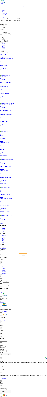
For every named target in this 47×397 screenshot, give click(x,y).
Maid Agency (3, 10)
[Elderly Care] (5, 40)
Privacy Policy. (17, 247)
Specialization (1, 41)
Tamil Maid (3, 50)
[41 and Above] (2, 36)
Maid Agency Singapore (3, 248)
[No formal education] (7, 32)
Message (1, 285)
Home (2, 266)
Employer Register (4, 378)
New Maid (3, 239)
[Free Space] (1, 223)
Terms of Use (12, 247)
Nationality (1, 29)
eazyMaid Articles (5, 14)
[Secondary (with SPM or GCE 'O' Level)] (7, 34)
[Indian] (4, 29)
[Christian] (3, 38)
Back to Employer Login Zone (3, 320)
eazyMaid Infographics (5, 15)
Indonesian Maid (3, 237)
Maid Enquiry (3, 268)
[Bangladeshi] (4, 27)
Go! (7, 52)
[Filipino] (4, 28)
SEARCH (18, 18)
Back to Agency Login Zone (3, 311)
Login (23, 6)
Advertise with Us (4, 273)
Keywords (1, 24)
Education (1, 34)
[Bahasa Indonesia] (4, 31)
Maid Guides (3, 242)
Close (1, 262)
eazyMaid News (5, 13)
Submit (1, 286)
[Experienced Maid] (5, 26)
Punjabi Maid (3, 49)
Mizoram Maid (3, 48)
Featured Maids (3, 241)
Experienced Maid (4, 240)
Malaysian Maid (3, 45)
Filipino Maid (3, 43)
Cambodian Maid (3, 47)
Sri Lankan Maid (3, 46)
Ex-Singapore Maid (8, 346)
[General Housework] (5, 41)
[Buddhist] (3, 37)
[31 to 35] (2, 35)
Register (1, 393)
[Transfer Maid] (5, 25)
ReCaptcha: (1, 352)
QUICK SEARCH (2, 17)
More (2, 11)
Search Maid (3, 9)
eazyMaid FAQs (5, 12)
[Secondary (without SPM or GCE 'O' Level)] (7, 33)
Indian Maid (3, 236)
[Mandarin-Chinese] (4, 30)
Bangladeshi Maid (4, 235)
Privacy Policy (3, 231)
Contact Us (3, 230)
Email (1, 283)
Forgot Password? (2, 292)
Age (0, 36)
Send (1, 261)
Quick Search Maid (2, 51)
